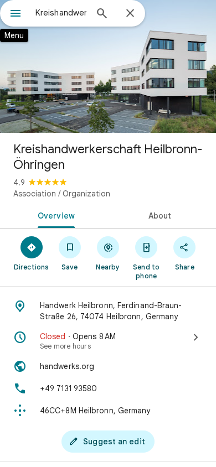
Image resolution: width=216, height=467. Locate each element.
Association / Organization (61, 194)
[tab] (54, 214)
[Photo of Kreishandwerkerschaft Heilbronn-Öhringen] (108, 66)
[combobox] (60, 12)
